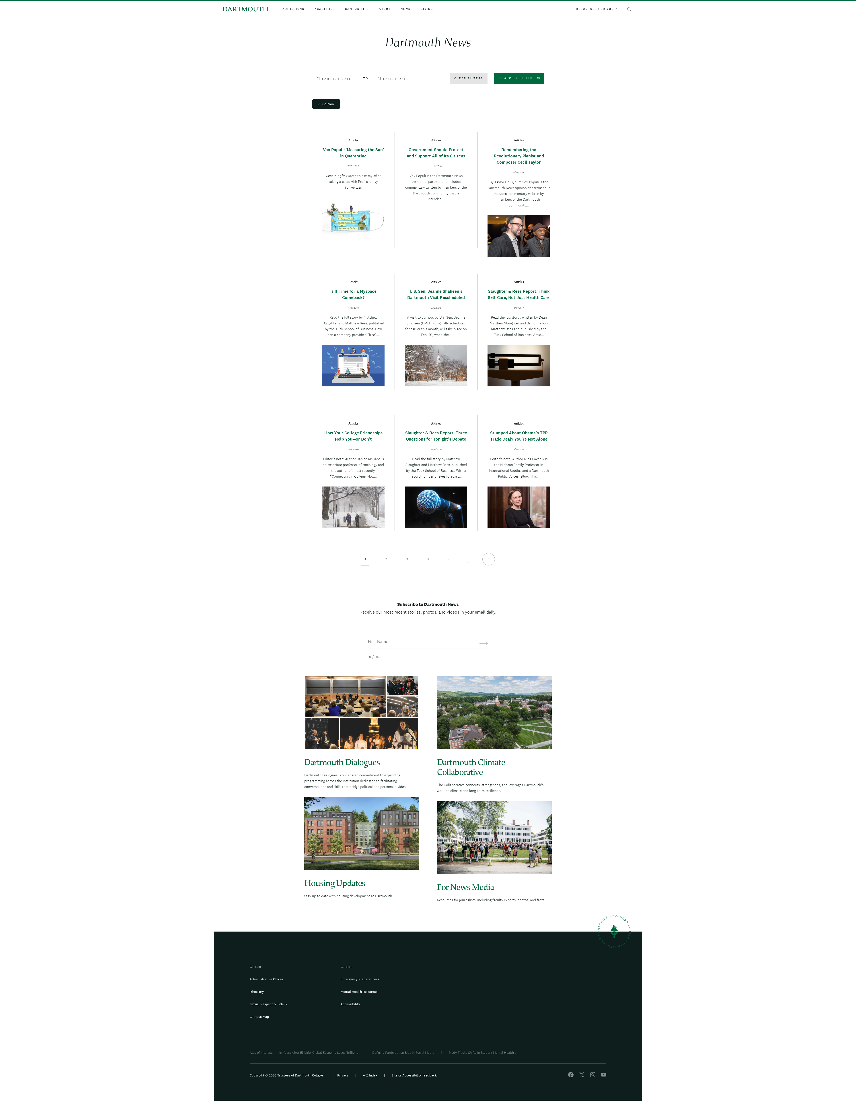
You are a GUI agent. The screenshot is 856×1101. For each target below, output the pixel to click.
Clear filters (468, 78)
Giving (427, 9)
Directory (257, 992)
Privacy (343, 1075)
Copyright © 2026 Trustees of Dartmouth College (286, 1075)
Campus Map (259, 1016)
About (385, 9)
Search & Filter (516, 78)
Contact (255, 967)
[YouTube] (603, 1076)
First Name (378, 642)
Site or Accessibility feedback (414, 1075)
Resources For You (595, 9)
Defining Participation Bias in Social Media (403, 1052)
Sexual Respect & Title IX (269, 1004)
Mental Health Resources (359, 992)
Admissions (293, 9)
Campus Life (357, 9)
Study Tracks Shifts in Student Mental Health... (482, 1052)
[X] (581, 1076)
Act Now (456, 1006)
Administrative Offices (266, 979)
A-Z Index (370, 1075)
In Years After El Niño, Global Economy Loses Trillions (318, 1052)
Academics (325, 9)
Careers (346, 967)
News (406, 9)
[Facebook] (571, 1076)
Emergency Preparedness (360, 979)
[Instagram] (592, 1076)
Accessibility (350, 1004)
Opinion (328, 104)
